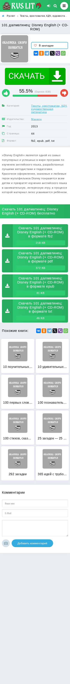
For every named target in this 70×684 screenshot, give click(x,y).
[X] (52, 53)
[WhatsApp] (63, 53)
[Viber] (57, 53)
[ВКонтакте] (36, 53)
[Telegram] (47, 53)
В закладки (46, 45)
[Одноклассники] (41, 53)
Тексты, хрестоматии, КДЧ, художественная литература (49, 109)
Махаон (36, 119)
